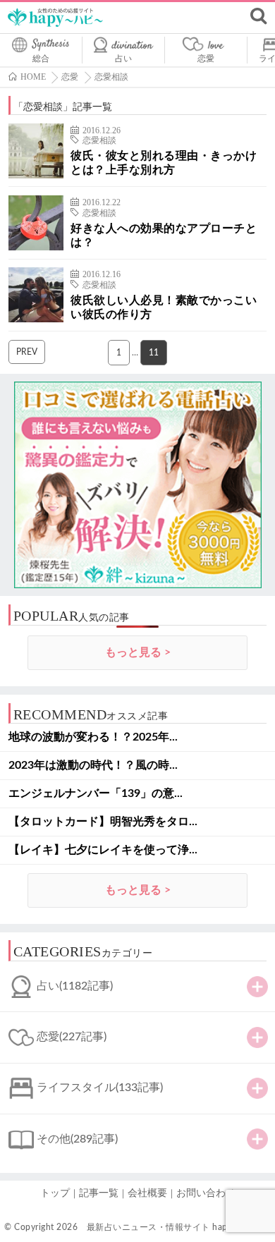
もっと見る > (138, 652)
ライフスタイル (100, 1087)
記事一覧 (98, 1193)
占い (123, 58)
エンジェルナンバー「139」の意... (95, 793)
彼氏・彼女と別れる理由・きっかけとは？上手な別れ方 (164, 163)
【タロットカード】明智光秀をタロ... (102, 821)
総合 (40, 58)
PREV (26, 352)
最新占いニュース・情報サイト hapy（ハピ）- (179, 1227)
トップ (55, 1193)
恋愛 (205, 58)
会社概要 (147, 1193)
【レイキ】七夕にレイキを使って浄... (102, 850)
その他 (77, 1139)
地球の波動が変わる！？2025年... (93, 737)
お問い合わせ (206, 1193)
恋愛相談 (99, 141)
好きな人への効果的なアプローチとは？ (164, 235)
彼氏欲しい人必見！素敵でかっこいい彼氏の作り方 (164, 307)
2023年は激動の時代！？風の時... (93, 765)
